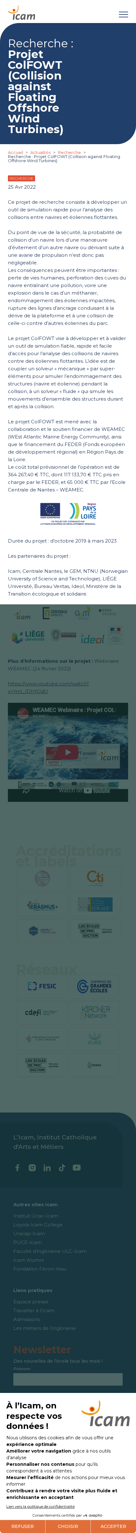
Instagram (32, 1167)
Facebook (17, 1167)
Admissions (26, 1319)
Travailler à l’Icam (33, 1310)
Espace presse (30, 1302)
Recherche (70, 152)
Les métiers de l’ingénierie (44, 1328)
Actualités (40, 152)
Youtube (77, 1167)
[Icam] (21, 11)
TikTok (62, 1167)
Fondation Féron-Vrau (39, 1269)
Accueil (16, 152)
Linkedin (47, 1167)
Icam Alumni (28, 1260)
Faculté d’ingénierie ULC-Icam (50, 1251)
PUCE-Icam (27, 1242)
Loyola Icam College (38, 1225)
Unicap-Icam (29, 1233)
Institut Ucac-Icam (35, 1216)
